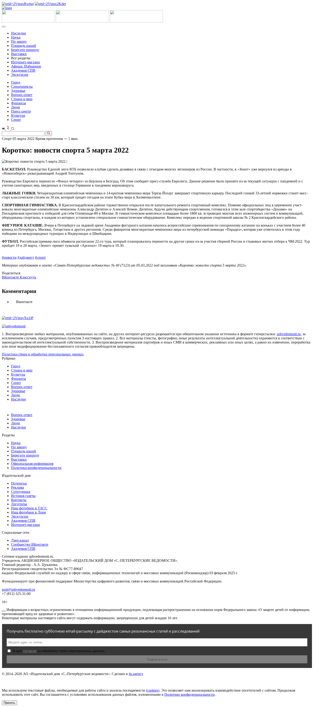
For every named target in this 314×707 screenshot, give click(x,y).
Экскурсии (19, 75)
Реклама (17, 487)
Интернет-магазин (25, 62)
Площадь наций (23, 46)
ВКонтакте (11, 277)
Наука (15, 37)
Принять (9, 702)
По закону (19, 41)
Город (15, 82)
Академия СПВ (23, 70)
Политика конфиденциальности (36, 468)
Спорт (16, 120)
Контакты (18, 500)
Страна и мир (21, 99)
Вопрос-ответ (21, 95)
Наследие (18, 33)
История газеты (23, 496)
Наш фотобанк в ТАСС (29, 508)
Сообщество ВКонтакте (29, 544)
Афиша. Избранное (26, 66)
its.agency (136, 674)
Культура (18, 115)
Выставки (19, 54)
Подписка (19, 483)
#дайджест (25, 257)
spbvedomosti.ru (289, 334)
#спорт (40, 257)
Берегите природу (25, 50)
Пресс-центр (21, 111)
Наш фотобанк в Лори (28, 512)
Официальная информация (32, 464)
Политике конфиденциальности (189, 694)
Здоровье (18, 91)
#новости (9, 257)
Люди (15, 107)
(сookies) (152, 690)
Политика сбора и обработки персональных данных (43, 354)
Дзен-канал (20, 540)
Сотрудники (20, 492)
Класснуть (28, 277)
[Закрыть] (4, 611)
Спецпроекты (22, 86)
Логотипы (19, 504)
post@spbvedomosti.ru (18, 589)
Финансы (18, 103)
